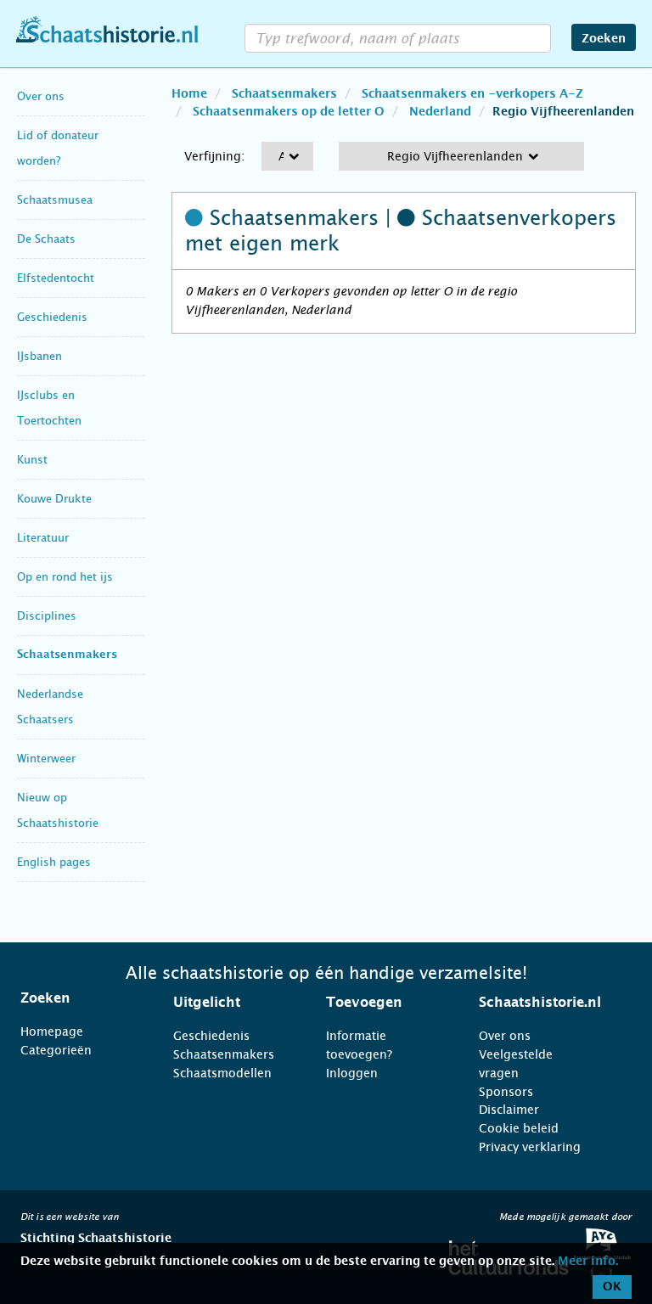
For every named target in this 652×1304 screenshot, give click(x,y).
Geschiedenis (52, 317)
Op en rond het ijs (65, 576)
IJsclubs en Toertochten (49, 408)
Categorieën (56, 1050)
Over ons (41, 96)
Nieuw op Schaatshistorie (57, 810)
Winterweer (46, 758)
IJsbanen (39, 356)
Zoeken (604, 39)
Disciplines (46, 616)
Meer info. (588, 1261)
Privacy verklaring (530, 1147)
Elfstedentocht (55, 278)
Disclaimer (509, 1109)
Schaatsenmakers (67, 654)
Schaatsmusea (55, 200)
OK (612, 1287)
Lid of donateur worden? (57, 148)
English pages (54, 862)
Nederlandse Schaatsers (50, 707)
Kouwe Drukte (54, 498)
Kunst (32, 459)
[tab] (75, 998)
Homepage (51, 1031)
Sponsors (506, 1092)
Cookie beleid (519, 1128)
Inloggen (352, 1073)
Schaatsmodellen (222, 1073)
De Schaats (46, 239)
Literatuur (43, 537)
